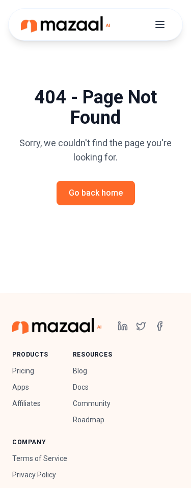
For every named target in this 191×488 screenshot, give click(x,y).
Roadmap (88, 420)
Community (92, 403)
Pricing (23, 371)
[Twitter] (141, 326)
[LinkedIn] (123, 326)
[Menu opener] (160, 24)
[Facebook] (159, 326)
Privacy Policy (34, 475)
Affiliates (26, 403)
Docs (81, 387)
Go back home (96, 193)
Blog (80, 371)
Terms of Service (39, 458)
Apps (20, 387)
